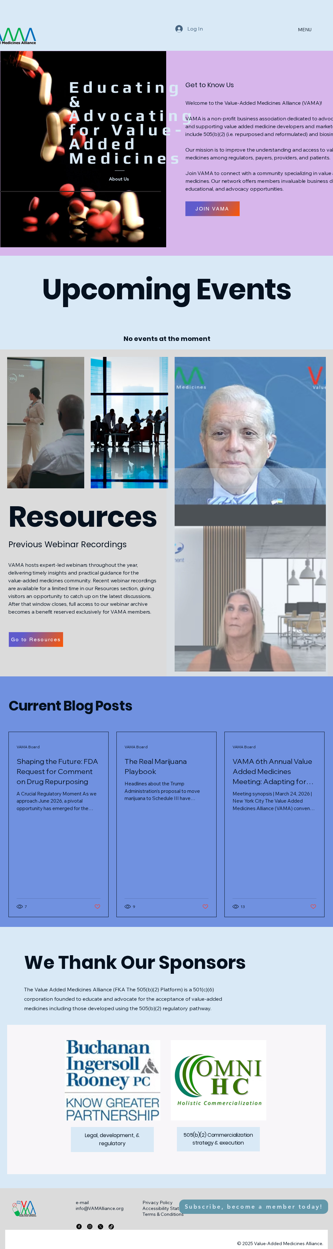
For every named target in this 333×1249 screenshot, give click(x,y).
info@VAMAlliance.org (100, 1208)
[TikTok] (111, 1226)
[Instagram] (90, 1226)
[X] (100, 1226)
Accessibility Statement (167, 1208)
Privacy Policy (157, 1202)
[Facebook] (79, 1226)
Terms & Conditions (163, 1214)
